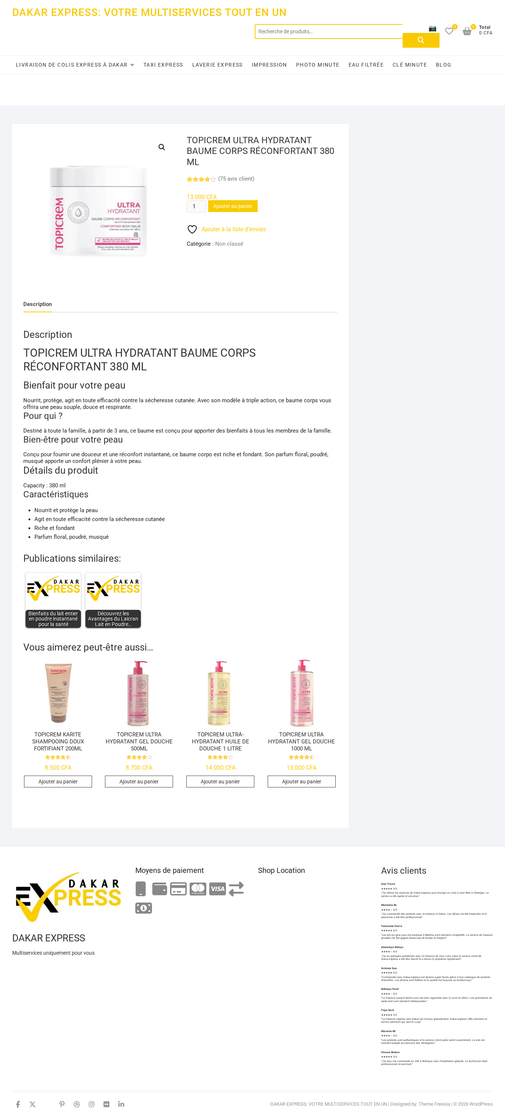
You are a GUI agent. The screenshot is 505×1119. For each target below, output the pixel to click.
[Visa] (217, 889)
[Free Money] (159, 889)
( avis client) (236, 178)
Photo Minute (318, 65)
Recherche (421, 40)
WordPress (481, 1104)
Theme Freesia (434, 1104)
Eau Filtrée (366, 65)
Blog (444, 65)
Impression (269, 65)
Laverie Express (217, 65)
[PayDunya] (143, 908)
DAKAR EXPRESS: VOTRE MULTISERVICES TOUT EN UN (149, 12)
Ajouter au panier (233, 206)
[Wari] (236, 889)
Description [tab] (37, 304)
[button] (162, 147)
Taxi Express (163, 65)
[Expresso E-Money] (178, 889)
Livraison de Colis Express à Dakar (72, 65)
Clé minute (410, 65)
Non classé (229, 244)
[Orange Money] (140, 889)
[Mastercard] (198, 889)
